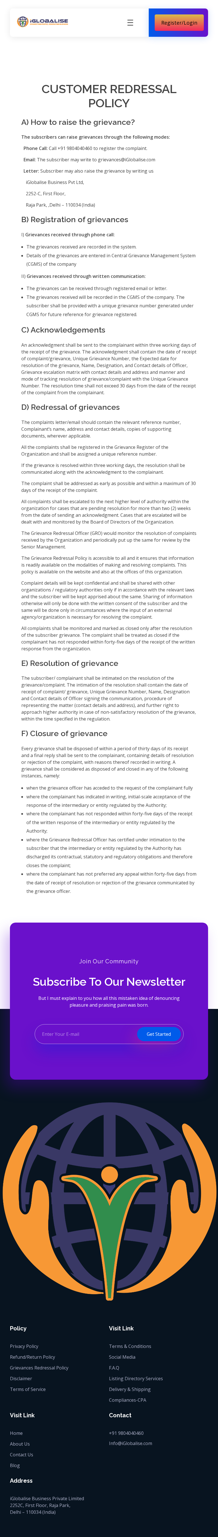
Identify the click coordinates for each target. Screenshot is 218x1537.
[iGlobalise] (42, 21)
